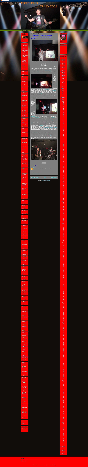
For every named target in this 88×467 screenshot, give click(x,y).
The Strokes (24, 389)
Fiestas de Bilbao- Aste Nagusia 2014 (25, 174)
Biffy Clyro (23, 92)
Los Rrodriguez (24, 256)
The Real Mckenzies (23, 382)
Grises (23, 203)
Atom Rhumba (46, 127)
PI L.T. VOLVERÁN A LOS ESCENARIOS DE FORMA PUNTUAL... (63, 252)
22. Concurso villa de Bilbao (24, 46)
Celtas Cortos (24, 132)
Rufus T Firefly (24, 335)
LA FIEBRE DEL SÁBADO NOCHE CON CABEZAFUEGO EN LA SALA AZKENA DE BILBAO (42, 37)
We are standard (24, 407)
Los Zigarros (24, 258)
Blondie (23, 122)
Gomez (23, 200)
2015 (62, 446)
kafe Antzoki (24, 218)
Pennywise (23, 301)
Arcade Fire (23, 71)
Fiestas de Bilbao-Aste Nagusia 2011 (25, 177)
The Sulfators (24, 390)
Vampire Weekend (25, 399)
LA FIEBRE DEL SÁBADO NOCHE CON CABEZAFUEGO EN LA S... (63, 272)
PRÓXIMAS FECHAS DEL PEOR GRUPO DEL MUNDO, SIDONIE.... (63, 211)
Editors (23, 156)
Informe (23, 208)
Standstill (23, 349)
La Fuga (23, 231)
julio (63, 86)
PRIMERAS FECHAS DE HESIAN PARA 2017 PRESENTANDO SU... (63, 370)
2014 (62, 447)
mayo (63, 90)
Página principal (25, 30)
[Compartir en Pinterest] (45, 163)
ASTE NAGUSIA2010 (24, 77)
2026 (62, 57)
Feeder (23, 166)
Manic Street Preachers (24, 270)
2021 (62, 64)
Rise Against (24, 326)
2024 (62, 60)
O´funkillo (23, 294)
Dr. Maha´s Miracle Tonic (24, 154)
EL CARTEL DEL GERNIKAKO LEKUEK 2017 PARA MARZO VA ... (63, 170)
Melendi (23, 272)
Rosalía (23, 330)
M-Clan (23, 266)
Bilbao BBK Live (24, 95)
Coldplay (23, 136)
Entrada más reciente (35, 177)
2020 (62, 66)
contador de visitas (24, 423)
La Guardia (23, 232)
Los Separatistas (50, 127)
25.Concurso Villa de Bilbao (24, 53)
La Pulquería (24, 236)
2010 (62, 453)
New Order (23, 290)
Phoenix (23, 304)
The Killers (23, 375)
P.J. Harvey (23, 296)
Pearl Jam (23, 299)
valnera (34, 167)
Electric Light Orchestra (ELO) (24, 159)
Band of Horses (24, 84)
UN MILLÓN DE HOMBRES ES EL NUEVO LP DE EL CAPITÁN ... (63, 150)
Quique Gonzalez (24, 317)
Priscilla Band (24, 311)
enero (63, 99)
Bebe (22, 87)
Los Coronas (24, 252)
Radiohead (23, 321)
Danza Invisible (24, 142)
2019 (62, 67)
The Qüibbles (24, 379)
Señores (23, 341)
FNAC (23, 191)
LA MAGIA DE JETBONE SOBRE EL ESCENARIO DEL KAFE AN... (63, 190)
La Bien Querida (24, 228)
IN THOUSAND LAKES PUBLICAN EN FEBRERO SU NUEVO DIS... (63, 312)
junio (63, 88)
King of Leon (24, 225)
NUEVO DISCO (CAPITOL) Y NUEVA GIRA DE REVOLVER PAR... (63, 390)
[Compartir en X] (43, 163)
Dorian (23, 150)
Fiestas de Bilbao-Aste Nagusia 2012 (25, 181)
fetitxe (23, 168)
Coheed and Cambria (24, 134)
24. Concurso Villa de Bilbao (25, 51)
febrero (63, 97)
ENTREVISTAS (38, 30)
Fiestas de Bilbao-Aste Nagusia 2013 (25, 184)
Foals (22, 192)
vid (22, 404)
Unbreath (23, 397)
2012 (62, 450)
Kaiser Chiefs (24, 220)
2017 (62, 70)
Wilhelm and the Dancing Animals (24, 412)
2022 (62, 63)
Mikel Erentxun (24, 273)
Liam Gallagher (24, 244)
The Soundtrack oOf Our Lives (24, 387)
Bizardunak (55, 127)
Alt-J (22, 65)
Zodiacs (23, 417)
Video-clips (23, 405)
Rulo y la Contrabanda (24, 337)
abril (63, 92)
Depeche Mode (24, 146)
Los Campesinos (24, 250)
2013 (62, 449)
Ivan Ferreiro (24, 210)
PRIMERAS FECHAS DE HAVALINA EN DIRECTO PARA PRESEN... (63, 350)
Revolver (23, 324)
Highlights (23, 205)
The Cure (23, 364)
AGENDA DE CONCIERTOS (47, 30)
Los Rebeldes (24, 254)
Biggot (23, 93)
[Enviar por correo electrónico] (42, 163)
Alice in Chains (24, 63)
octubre (63, 78)
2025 (62, 59)
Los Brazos (23, 248)
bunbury (23, 126)
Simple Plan (24, 344)
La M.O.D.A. (24, 234)
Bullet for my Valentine (24, 124)
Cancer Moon (50, 135)
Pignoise (23, 306)
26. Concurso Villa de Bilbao (25, 56)
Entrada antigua (54, 177)
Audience (23, 79)
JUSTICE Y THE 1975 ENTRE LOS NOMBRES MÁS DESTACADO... (63, 432)
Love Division (24, 260)
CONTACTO (32, 30)
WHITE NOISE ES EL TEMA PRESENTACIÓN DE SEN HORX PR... (63, 232)
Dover (23, 152)
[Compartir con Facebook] (44, 163)
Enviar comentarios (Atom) (46, 180)
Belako (23, 88)
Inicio (45, 177)
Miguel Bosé (37, 117)
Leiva (22, 240)
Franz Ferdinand (24, 194)
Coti (22, 140)
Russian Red (24, 339)
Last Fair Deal (24, 237)
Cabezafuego (47, 89)
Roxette (23, 332)
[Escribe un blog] (42, 163)
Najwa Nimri (24, 288)
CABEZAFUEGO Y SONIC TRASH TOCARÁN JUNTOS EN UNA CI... (63, 410)
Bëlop (23, 90)
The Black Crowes (25, 357)
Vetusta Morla (24, 401)
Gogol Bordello (24, 198)
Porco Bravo (24, 309)
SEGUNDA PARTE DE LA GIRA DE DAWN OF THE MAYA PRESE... (63, 331)
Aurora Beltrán (24, 81)
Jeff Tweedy (24, 213)
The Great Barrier (24, 371)
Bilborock (23, 120)
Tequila (23, 355)
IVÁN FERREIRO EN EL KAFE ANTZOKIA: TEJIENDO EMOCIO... (63, 110)
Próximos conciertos (23, 313)
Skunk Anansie (24, 346)
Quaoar (23, 315)
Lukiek (23, 264)
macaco (23, 267)
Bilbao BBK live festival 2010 (24, 119)
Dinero (23, 149)
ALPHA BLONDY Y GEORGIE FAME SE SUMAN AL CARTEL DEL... (63, 292)
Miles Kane (23, 276)
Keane (23, 223)
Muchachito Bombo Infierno (24, 282)
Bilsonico (24, 428)
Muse (22, 287)
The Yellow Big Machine (24, 393)
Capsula (23, 128)
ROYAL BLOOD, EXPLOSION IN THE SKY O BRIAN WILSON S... (63, 130)
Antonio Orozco (24, 68)
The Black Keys (24, 359)
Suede (23, 351)
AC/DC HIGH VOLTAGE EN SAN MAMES (24, 61)
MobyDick (23, 279)
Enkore (23, 161)
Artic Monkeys (24, 74)
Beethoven (53, 117)
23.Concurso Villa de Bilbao (24, 48)
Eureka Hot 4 (24, 163)
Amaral (23, 67)
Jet (22, 215)
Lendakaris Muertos (48, 70)
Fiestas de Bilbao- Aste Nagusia (25, 170)
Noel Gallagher (24, 292)
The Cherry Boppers (23, 363)
